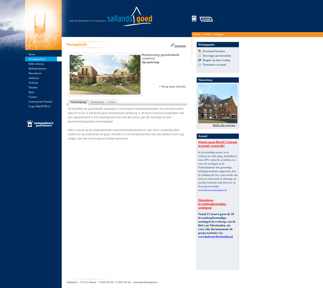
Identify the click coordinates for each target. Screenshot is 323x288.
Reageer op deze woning (216, 60)
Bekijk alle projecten (224, 125)
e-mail (207, 34)
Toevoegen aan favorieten (217, 55)
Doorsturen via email (214, 64)
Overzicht (180, 45)
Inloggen (219, 34)
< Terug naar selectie (172, 86)
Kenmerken (97, 102)
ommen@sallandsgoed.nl (145, 282)
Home (196, 34)
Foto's (111, 102)
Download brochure (214, 51)
